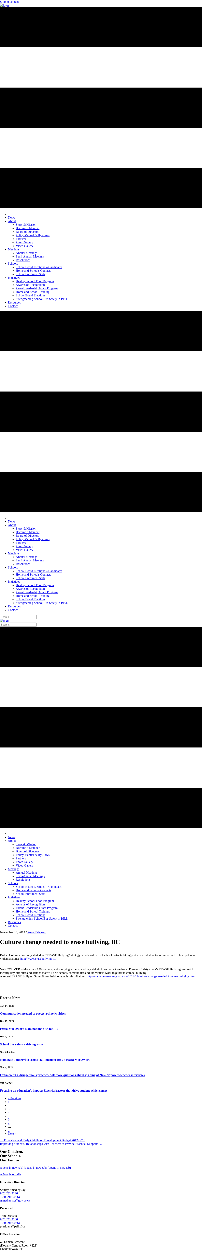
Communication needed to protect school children (33, 1013)
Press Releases (36, 932)
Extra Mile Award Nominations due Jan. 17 (29, 1028)
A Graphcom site (10, 1174)
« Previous (14, 1098)
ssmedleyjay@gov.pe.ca (15, 1200)
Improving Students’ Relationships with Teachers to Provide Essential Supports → (51, 1143)
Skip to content (9, 1)
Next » (12, 1133)
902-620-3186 (9, 1193)
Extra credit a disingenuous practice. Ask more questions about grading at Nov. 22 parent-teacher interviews (72, 1075)
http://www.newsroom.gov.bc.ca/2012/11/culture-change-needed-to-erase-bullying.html (141, 976)
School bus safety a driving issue (21, 1044)
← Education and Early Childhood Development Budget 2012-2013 (42, 1140)
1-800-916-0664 (10, 1197)
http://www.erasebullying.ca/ (38, 958)
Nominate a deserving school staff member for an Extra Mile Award (45, 1059)
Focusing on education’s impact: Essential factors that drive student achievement (53, 1090)
